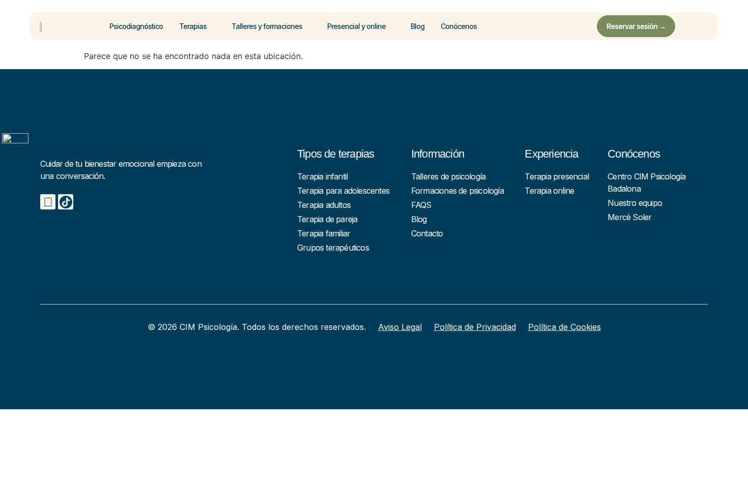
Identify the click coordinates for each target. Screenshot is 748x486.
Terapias (193, 26)
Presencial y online (356, 26)
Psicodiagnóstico (136, 26)
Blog (417, 26)
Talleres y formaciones (267, 26)
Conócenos (459, 26)
